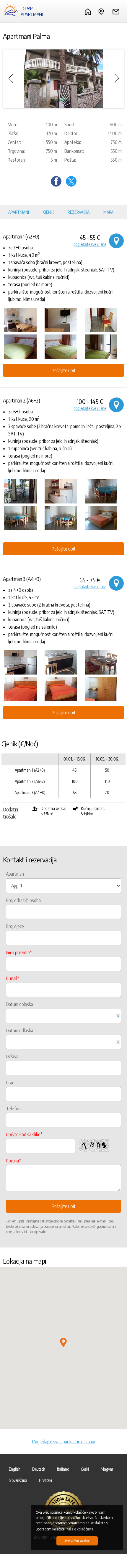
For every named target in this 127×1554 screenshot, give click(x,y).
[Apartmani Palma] (63, 78)
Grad (10, 1083)
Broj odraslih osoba (23, 900)
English (14, 1469)
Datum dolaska (19, 1004)
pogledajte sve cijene (90, 244)
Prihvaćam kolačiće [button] (77, 1541)
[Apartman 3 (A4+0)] (23, 662)
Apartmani (18, 212)
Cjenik (48, 212)
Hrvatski (45, 1480)
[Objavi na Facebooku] (56, 185)
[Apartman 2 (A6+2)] (23, 491)
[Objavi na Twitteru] (71, 185)
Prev (10, 78)
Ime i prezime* (19, 952)
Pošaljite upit (64, 370)
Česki (85, 1469)
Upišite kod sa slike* (24, 1134)
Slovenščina (18, 1480)
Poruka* (13, 1161)
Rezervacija (78, 212)
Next (116, 78)
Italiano (63, 1469)
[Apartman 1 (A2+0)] (23, 320)
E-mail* (12, 978)
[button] (63, 1343)
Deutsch (38, 1469)
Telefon (13, 1108)
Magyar (107, 1469)
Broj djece (15, 926)
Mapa (108, 212)
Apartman (15, 874)
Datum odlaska (19, 1030)
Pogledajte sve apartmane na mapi (63, 1441)
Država (12, 1056)
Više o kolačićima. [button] (80, 1529)
